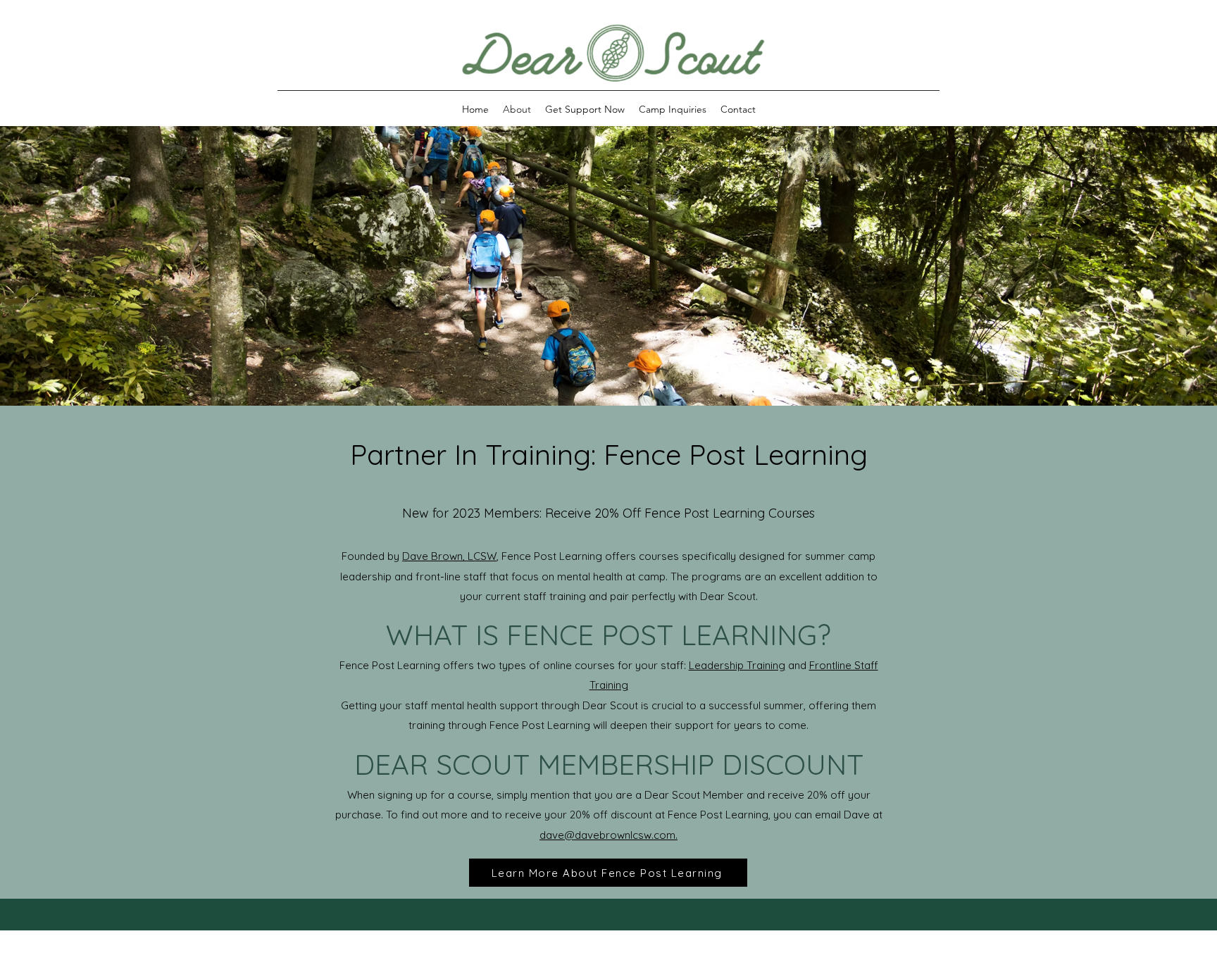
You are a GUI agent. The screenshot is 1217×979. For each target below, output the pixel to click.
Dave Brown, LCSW (449, 556)
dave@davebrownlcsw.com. (608, 835)
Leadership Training (737, 665)
